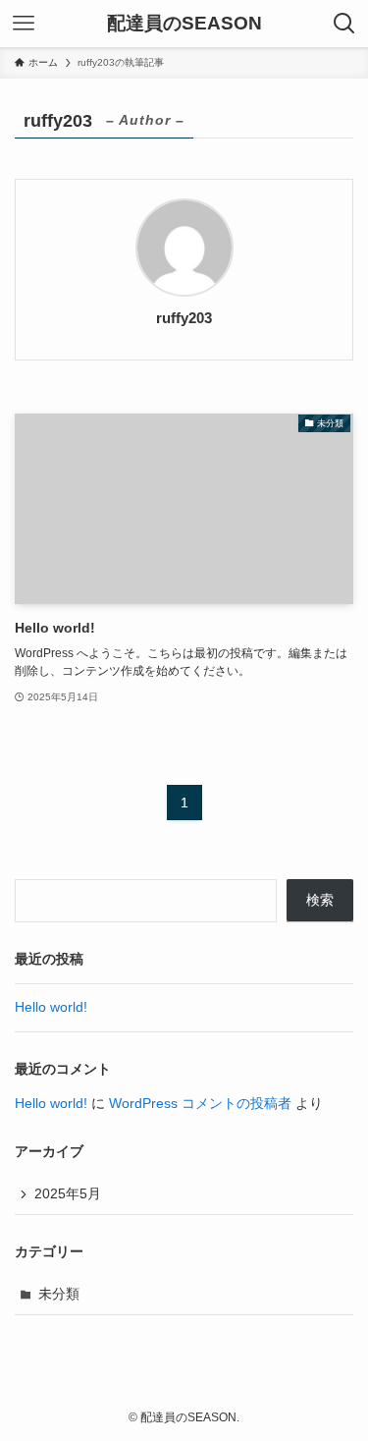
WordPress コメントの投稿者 (200, 1103)
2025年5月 (67, 1194)
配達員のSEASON (184, 24)
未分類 (58, 1294)
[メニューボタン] (23, 23)
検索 (320, 900)
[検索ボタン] (344, 23)
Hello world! (51, 1007)
